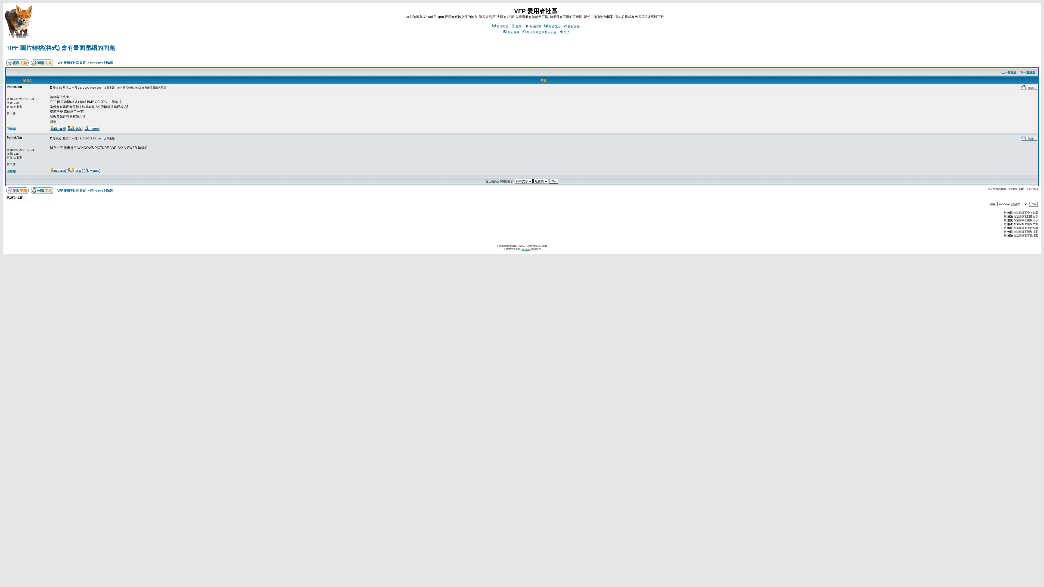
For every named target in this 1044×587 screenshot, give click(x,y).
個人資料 (513, 32)
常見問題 (502, 26)
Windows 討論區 (101, 62)
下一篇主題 (1027, 72)
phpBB (513, 245)
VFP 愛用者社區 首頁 (71, 62)
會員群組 (554, 26)
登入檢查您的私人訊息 (542, 32)
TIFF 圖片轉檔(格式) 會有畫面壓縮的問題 (60, 47)
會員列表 (535, 26)
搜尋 (519, 26)
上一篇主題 (1009, 72)
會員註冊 (574, 26)
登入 (567, 32)
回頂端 (11, 128)
